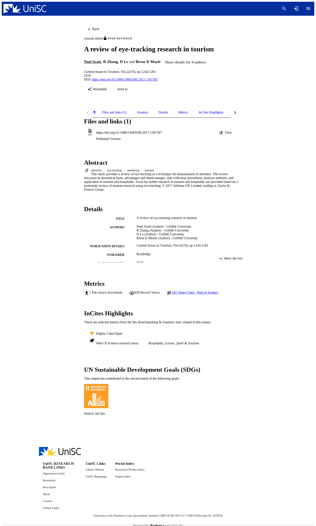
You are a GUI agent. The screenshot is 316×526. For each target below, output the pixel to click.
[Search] (284, 8)
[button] (225, 132)
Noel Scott (92, 62)
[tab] (114, 112)
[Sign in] (296, 8)
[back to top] (94, 112)
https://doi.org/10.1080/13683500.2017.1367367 (125, 79)
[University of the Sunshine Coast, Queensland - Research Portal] (24, 9)
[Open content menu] (308, 8)
